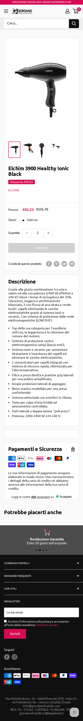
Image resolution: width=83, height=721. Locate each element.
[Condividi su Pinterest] (56, 264)
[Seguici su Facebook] (7, 657)
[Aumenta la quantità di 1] (48, 233)
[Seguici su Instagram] (14, 657)
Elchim (13, 190)
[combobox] (36, 23)
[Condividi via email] (72, 264)
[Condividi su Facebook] (49, 264)
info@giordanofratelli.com (41, 706)
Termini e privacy (47, 625)
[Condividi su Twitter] (64, 264)
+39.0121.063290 (48, 702)
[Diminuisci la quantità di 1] (27, 233)
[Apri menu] (6, 11)
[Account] (67, 11)
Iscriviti (15, 633)
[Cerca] (74, 23)
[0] (75, 11)
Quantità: (14, 233)
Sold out (42, 247)
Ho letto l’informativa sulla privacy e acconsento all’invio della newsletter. (36, 623)
